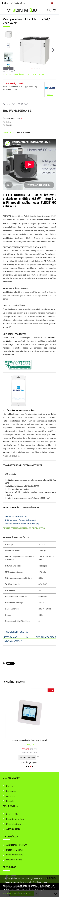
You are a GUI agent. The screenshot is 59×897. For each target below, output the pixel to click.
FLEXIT (10, 663)
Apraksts (8, 132)
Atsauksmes (23, 132)
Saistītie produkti (14, 681)
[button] (18, 50)
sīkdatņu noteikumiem (15, 893)
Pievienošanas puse (11, 118)
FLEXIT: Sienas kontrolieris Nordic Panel (29, 740)
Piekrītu (51, 878)
